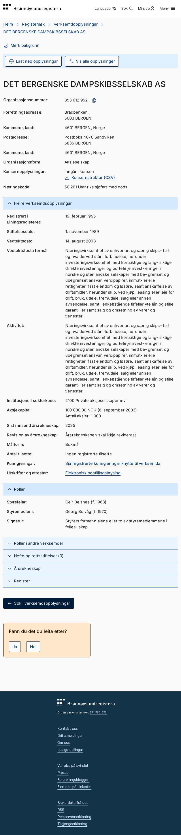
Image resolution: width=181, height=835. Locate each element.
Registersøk (33, 24)
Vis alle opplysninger (95, 61)
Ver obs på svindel (72, 765)
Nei (33, 646)
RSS (60, 809)
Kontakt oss (67, 728)
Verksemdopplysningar (76, 24)
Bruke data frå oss (72, 802)
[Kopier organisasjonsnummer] (94, 100)
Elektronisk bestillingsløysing (93, 473)
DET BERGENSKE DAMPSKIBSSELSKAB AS (44, 32)
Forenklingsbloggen (73, 779)
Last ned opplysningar (37, 61)
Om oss (63, 742)
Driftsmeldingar (70, 735)
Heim (8, 24)
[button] (105, 8)
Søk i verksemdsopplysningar (42, 603)
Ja (15, 646)
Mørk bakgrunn (25, 45)
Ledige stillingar (70, 749)
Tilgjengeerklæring (72, 824)
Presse (63, 772)
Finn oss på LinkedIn (74, 786)
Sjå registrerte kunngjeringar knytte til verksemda (112, 463)
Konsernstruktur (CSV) (93, 177)
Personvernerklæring (74, 816)
